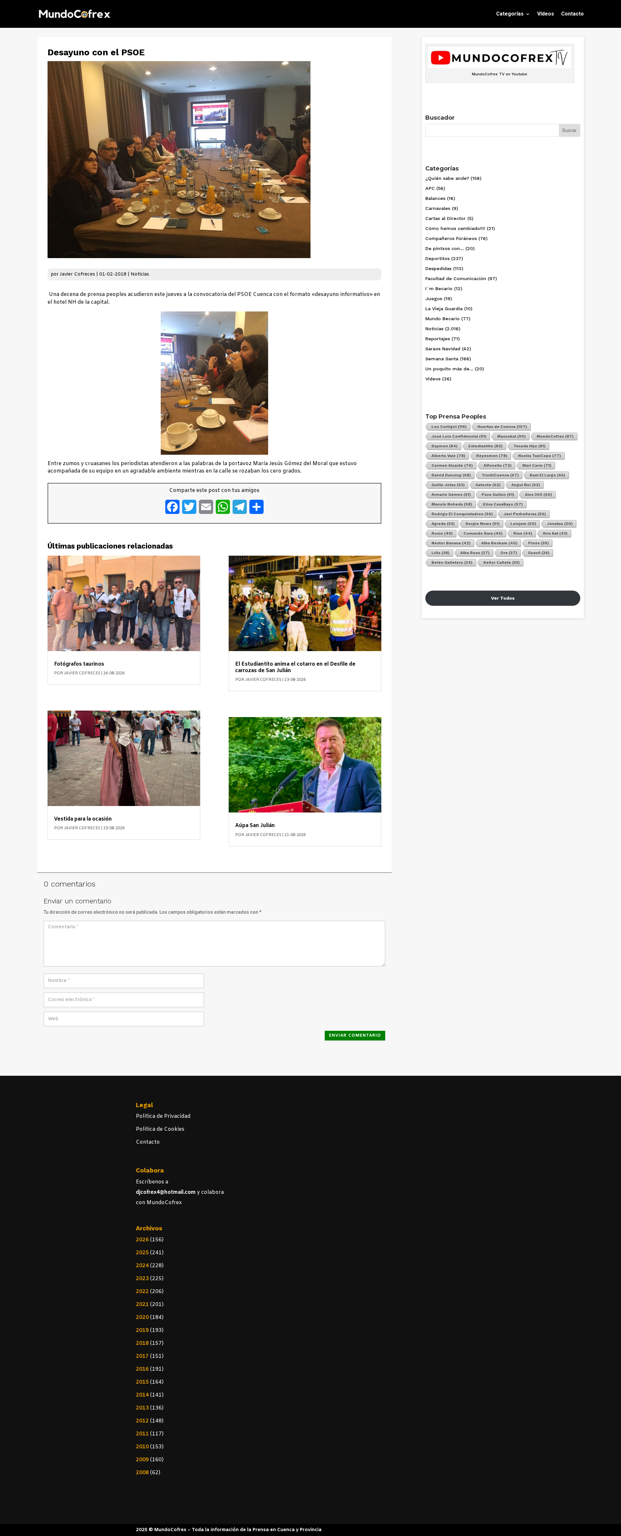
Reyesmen (491, 455)
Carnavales (437, 208)
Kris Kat (555, 533)
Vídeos (545, 14)
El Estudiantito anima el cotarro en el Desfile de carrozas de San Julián (295, 667)
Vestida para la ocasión (83, 819)
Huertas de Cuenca (502, 426)
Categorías (510, 14)
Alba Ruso (475, 552)
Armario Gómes (451, 494)
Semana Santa (441, 358)
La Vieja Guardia (444, 308)
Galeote (488, 485)
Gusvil (539, 552)
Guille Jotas (448, 485)
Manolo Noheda (451, 504)
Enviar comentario (355, 1035)
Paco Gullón (498, 494)
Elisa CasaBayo (503, 504)
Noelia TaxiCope (539, 455)
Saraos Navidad (442, 348)
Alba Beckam (499, 543)
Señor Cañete (501, 562)
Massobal (511, 436)
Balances (435, 198)
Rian (522, 533)
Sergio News (482, 523)
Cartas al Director (445, 218)
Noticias (140, 274)
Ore (508, 552)
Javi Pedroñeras (525, 514)
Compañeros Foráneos (451, 238)
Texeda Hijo (529, 446)
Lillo (440, 552)
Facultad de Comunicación (455, 278)
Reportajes (437, 338)
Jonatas (560, 523)
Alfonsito (498, 465)
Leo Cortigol (449, 426)
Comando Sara (483, 533)
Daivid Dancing (451, 475)
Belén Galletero (452, 562)
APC (430, 188)
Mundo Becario (442, 318)
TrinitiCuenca (500, 475)
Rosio (442, 533)
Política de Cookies (160, 1129)
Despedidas (438, 268)
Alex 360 (538, 494)
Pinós (538, 543)
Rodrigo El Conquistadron (462, 514)
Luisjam (523, 523)
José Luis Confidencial (458, 436)
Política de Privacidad (163, 1116)
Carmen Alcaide (452, 465)
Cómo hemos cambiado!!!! (455, 228)
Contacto (572, 14)
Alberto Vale (448, 455)
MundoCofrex (555, 436)
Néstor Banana (451, 543)
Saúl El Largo (547, 475)
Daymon (444, 446)
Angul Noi (525, 485)
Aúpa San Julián (255, 825)
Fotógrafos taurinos (79, 664)
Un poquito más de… (449, 368)
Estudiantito (485, 446)
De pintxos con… (444, 248)
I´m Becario (438, 288)
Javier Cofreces (77, 274)
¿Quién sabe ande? (447, 178)
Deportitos (437, 258)
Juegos (433, 298)
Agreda (443, 523)
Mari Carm (536, 465)
